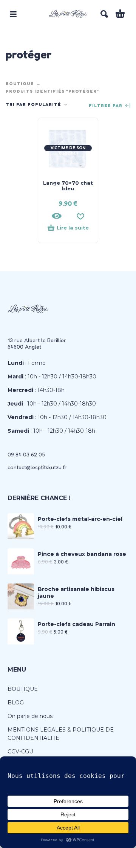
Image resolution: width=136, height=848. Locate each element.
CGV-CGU (20, 751)
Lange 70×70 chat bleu (68, 185)
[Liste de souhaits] (80, 216)
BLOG (16, 702)
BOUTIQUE (20, 83)
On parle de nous (30, 716)
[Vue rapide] (57, 216)
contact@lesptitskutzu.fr (37, 467)
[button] (13, 14)
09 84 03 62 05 (26, 454)
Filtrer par (106, 105)
